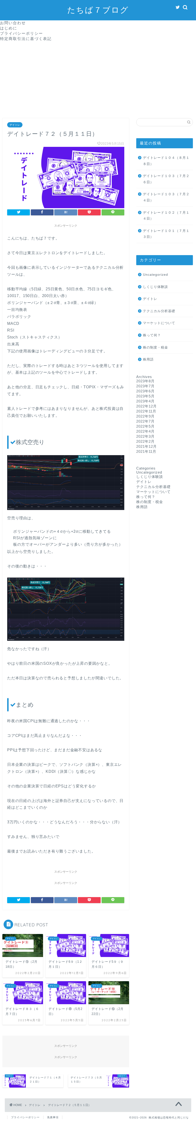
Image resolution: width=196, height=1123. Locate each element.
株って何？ (152, 335)
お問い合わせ (13, 22)
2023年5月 (145, 396)
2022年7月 (145, 421)
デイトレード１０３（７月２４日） (166, 197)
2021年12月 (146, 446)
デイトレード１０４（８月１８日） (166, 161)
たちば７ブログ (98, 10)
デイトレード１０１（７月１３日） (166, 234)
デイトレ (15, 124)
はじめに (8, 28)
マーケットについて (159, 323)
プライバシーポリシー (21, 33)
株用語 (148, 359)
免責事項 (53, 1117)
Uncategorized (155, 274)
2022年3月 (145, 436)
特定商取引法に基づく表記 (26, 38)
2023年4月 (145, 401)
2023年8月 (145, 381)
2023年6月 (145, 391)
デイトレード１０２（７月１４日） (166, 216)
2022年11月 (146, 411)
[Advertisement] (98, 77)
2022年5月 (145, 426)
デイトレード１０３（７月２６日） (166, 179)
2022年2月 (145, 441)
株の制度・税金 (155, 347)
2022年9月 (145, 416)
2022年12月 (146, 406)
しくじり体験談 (155, 287)
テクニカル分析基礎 (159, 311)
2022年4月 (145, 431)
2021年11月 (146, 451)
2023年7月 (145, 386)
